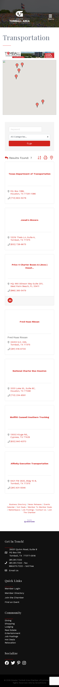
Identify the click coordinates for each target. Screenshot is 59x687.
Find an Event (12, 602)
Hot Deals (21, 507)
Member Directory (14, 593)
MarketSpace (14, 510)
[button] (42, 102)
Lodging (9, 626)
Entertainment (12, 633)
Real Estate (10, 630)
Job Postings (28, 510)
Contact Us (41, 510)
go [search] (31, 143)
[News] (10, 302)
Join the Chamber (14, 597)
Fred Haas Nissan (18, 337)
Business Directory (17, 504)
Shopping (10, 623)
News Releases (35, 504)
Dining (8, 620)
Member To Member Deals (40, 507)
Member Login (12, 588)
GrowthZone (40, 683)
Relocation (10, 642)
